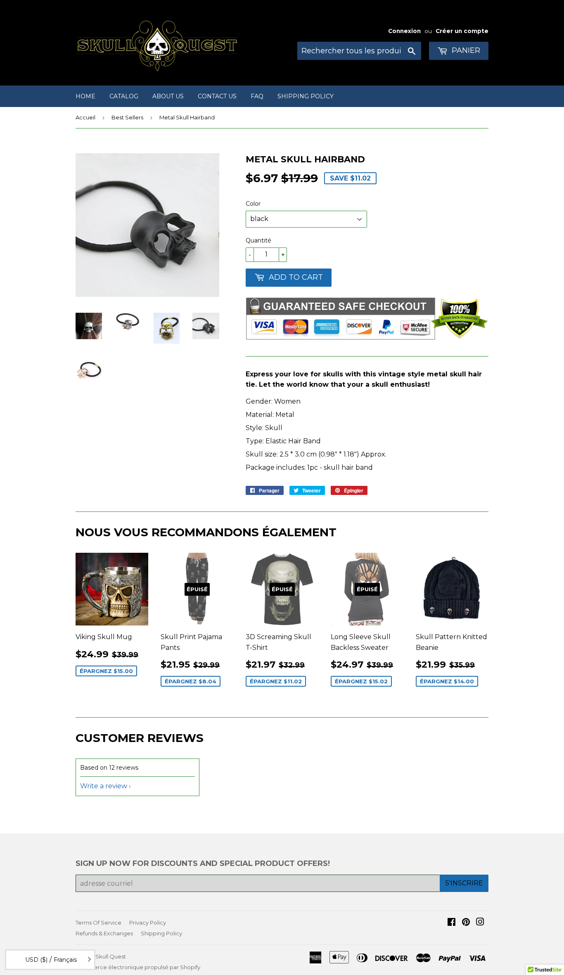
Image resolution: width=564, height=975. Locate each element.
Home (85, 96)
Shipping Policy (305, 96)
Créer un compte (462, 31)
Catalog (123, 96)
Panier (465, 50)
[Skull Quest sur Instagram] (480, 923)
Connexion (404, 31)
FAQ (257, 96)
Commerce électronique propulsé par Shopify (138, 967)
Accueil (85, 117)
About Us (168, 96)
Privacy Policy (147, 922)
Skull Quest (110, 956)
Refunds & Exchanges (104, 933)
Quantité (258, 240)
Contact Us (217, 96)
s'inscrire (464, 883)
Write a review (103, 786)
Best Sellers (127, 117)
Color (253, 203)
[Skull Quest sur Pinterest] (466, 923)
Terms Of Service (98, 922)
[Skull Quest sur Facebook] (451, 923)
